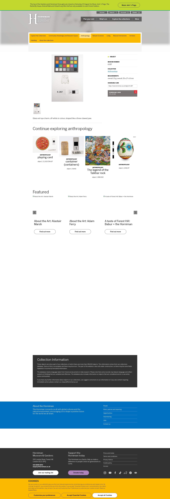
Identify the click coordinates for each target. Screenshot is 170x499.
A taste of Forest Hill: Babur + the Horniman (118, 222)
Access (102, 12)
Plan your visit (88, 19)
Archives (132, 36)
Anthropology (85, 36)
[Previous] (34, 212)
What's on (103, 19)
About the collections (46, 40)
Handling (34, 40)
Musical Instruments (120, 36)
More (137, 19)
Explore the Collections (38, 36)
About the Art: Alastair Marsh (47, 222)
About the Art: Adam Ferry (81, 222)
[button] (116, 12)
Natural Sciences (98, 36)
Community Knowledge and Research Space (63, 36)
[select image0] (37, 108)
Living (108, 36)
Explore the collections (121, 19)
